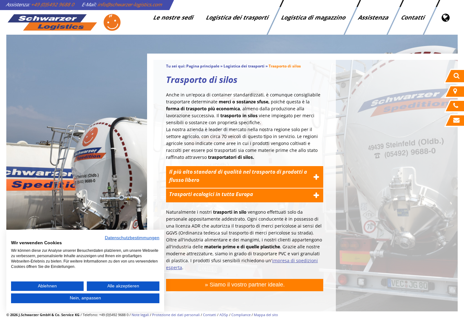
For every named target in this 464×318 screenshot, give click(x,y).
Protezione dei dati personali (176, 314)
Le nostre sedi (173, 17)
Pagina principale (202, 66)
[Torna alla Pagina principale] (63, 22)
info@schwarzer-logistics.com (130, 4)
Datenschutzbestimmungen (132, 237)
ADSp (223, 314)
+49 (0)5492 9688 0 (53, 4)
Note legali (140, 314)
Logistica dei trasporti (238, 17)
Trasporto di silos (285, 66)
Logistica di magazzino (314, 17)
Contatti (413, 17)
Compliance (241, 314)
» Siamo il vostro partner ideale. (245, 284)
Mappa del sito (266, 314)
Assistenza (373, 17)
